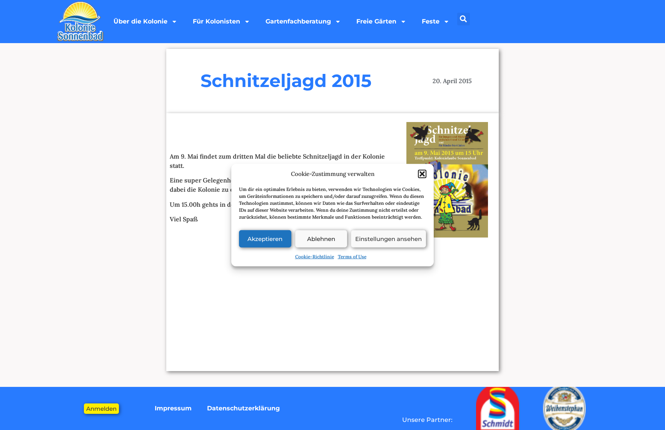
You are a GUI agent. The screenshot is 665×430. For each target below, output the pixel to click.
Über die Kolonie (140, 21)
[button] (422, 174)
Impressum (173, 408)
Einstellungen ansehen (388, 238)
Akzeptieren (264, 238)
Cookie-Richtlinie (314, 256)
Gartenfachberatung (298, 21)
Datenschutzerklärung (243, 408)
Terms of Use (352, 256)
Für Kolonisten (216, 21)
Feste (430, 21)
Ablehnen (321, 238)
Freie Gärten (376, 21)
